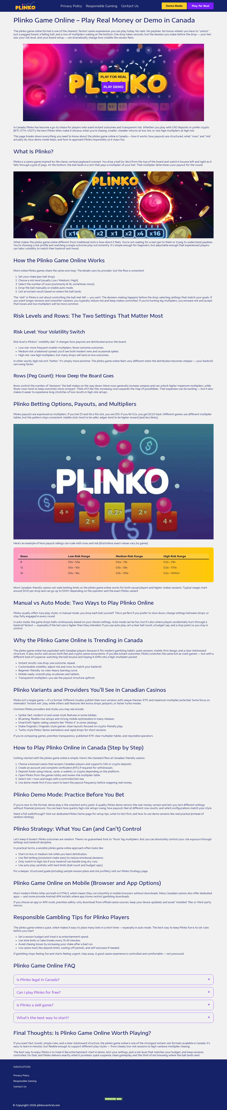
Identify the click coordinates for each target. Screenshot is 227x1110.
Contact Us (19, 1086)
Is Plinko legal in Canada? (38, 979)
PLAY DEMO (113, 87)
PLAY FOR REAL (114, 77)
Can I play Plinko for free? (39, 992)
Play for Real (200, 5)
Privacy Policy (21, 1075)
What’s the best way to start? (43, 1017)
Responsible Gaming (24, 1081)
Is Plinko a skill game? (35, 1005)
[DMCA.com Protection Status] (113, 1098)
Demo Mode (174, 5)
